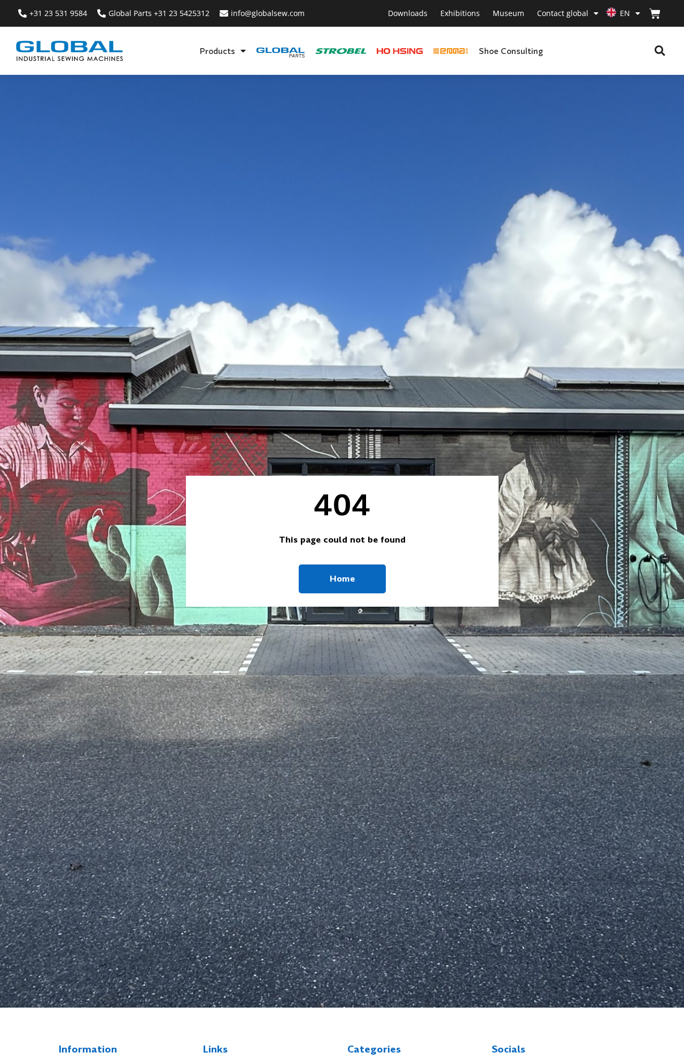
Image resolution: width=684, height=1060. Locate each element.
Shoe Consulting (511, 50)
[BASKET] (654, 14)
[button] (659, 51)
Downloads (408, 13)
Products (217, 50)
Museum (508, 13)
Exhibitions (460, 13)
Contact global (562, 13)
